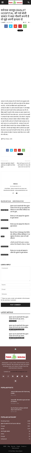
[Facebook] (13, 193)
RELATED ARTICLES (6, 201)
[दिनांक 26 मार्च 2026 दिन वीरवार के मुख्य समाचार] (5, 226)
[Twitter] (17, 376)
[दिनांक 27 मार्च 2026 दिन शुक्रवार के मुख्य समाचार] (5, 218)
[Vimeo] (22, 376)
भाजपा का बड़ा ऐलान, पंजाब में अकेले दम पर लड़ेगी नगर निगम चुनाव (8, 165)
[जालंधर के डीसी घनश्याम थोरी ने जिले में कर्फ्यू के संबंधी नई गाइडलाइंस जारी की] (5, 394)
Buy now (13, 446)
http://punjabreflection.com (15, 186)
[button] (28, 2)
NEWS (2, 236)
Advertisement (15, 448)
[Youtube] (17, 193)
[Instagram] (12, 376)
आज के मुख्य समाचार (4, 210)
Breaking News (4, 220)
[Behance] (3, 376)
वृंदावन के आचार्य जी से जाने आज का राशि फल (17, 329)
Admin (3, 22)
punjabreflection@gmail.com (19, 371)
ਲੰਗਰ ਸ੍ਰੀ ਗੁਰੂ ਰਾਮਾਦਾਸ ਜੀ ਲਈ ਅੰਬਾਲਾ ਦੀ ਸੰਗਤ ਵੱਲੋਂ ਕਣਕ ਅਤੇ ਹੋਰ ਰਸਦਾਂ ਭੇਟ (23, 165)
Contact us (23, 446)
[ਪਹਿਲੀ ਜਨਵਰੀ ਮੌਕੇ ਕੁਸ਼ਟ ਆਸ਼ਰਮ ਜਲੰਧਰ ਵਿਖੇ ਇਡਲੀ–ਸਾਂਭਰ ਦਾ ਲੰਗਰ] (5, 244)
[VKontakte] (26, 376)
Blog (9, 446)
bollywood (4, 439)
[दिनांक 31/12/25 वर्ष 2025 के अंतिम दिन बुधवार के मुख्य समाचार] (5, 252)
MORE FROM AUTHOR (18, 201)
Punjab (3, 426)
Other (2, 434)
